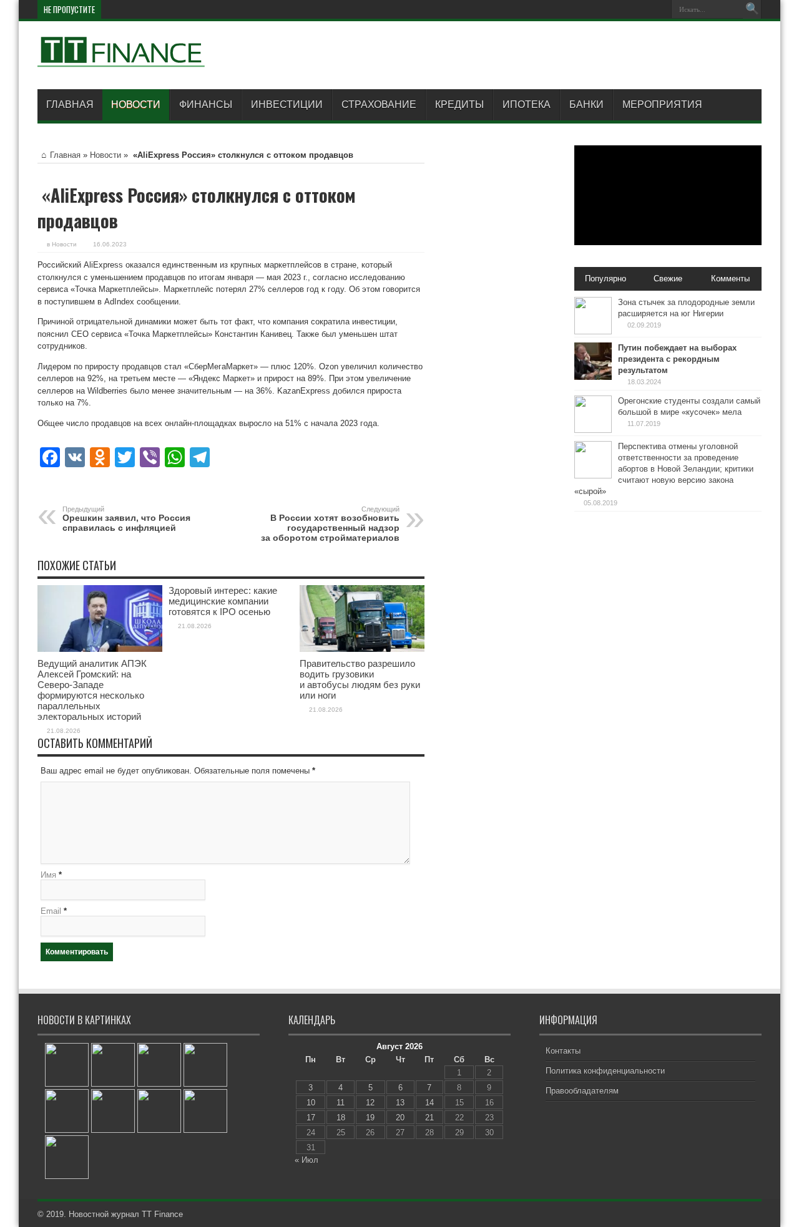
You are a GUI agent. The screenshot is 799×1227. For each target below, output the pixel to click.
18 (340, 1117)
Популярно (605, 278)
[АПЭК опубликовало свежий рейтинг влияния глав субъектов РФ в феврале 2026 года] (113, 1065)
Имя (48, 875)
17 (310, 1117)
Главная (70, 104)
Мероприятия (662, 104)
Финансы (205, 104)
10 (310, 1102)
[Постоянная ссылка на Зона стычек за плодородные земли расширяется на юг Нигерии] (593, 331)
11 (340, 1102)
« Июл (306, 1160)
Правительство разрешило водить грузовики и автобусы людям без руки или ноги (360, 679)
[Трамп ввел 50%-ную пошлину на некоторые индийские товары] (205, 1065)
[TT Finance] (121, 58)
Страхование (378, 104)
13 (400, 1102)
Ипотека (526, 104)
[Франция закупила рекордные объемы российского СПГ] (67, 1065)
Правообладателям (582, 1090)
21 (429, 1117)
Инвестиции (287, 104)
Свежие (668, 278)
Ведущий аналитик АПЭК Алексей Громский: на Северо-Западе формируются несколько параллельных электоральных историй (92, 690)
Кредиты (459, 104)
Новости (135, 104)
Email (51, 911)
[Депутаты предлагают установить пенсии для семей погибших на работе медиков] (67, 1111)
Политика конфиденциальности (605, 1070)
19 (370, 1117)
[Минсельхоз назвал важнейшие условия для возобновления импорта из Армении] (205, 1111)
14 (429, 1102)
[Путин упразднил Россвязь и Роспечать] (159, 1111)
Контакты (563, 1050)
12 (370, 1102)
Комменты (730, 278)
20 (400, 1117)
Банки (586, 104)
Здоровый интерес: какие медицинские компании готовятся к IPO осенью (223, 601)
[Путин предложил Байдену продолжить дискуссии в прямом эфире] (113, 1111)
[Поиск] (752, 9)
